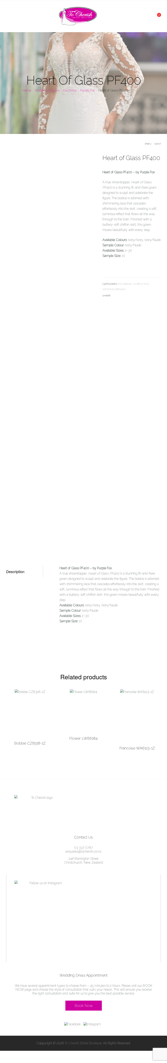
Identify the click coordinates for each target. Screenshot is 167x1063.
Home (27, 90)
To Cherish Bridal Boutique (83, 1043)
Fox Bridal (70, 90)
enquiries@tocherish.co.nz (83, 851)
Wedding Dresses (47, 90)
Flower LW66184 (83, 738)
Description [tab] (15, 571)
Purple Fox (87, 90)
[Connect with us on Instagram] (93, 1024)
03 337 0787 (83, 848)
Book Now (84, 1005)
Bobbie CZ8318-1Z (30, 743)
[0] (156, 16)
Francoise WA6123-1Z (137, 748)
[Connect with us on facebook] (73, 1024)
